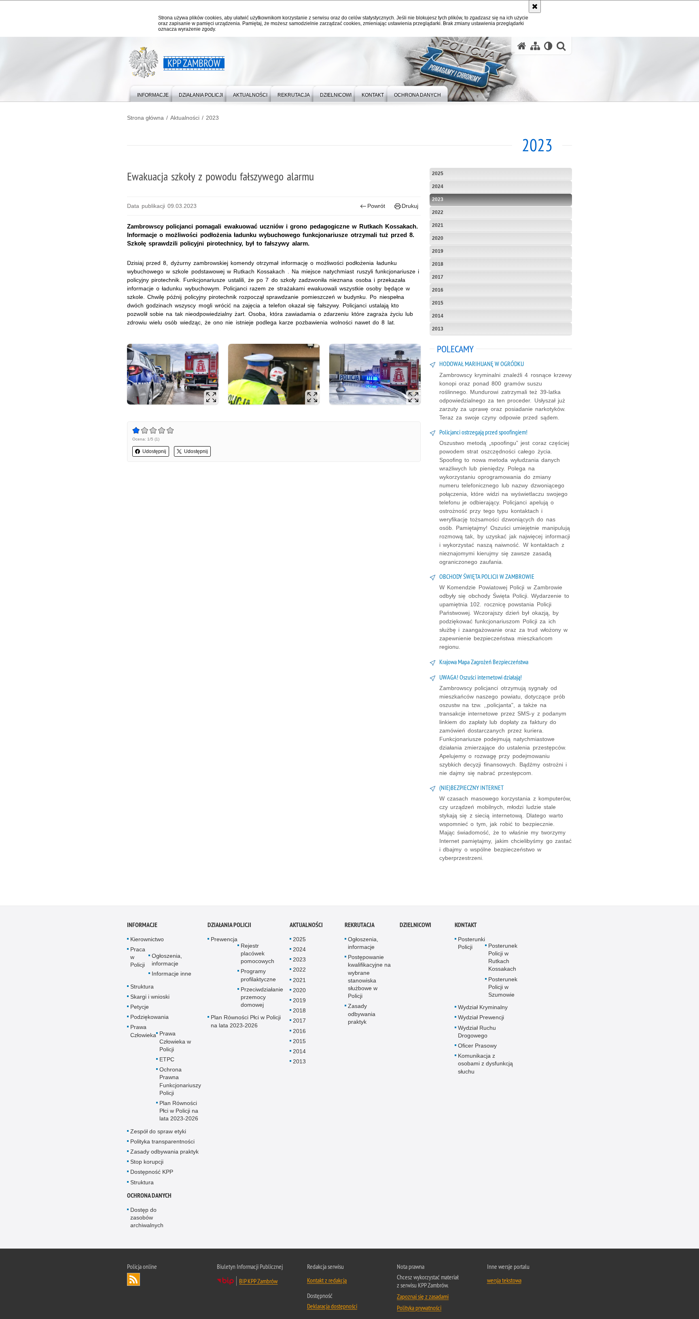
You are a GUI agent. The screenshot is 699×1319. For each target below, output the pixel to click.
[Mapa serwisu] (535, 46)
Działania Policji (229, 925)
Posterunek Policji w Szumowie (502, 987)
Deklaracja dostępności (332, 1306)
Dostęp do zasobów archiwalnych (146, 1218)
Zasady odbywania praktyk (164, 1152)
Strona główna (145, 117)
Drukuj (410, 206)
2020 (437, 238)
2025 (437, 173)
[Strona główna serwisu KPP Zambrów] (521, 46)
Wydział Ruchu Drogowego (477, 1032)
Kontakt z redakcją (327, 1281)
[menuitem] (153, 93)
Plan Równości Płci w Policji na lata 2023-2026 (178, 1111)
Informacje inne (171, 974)
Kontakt (466, 925)
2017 (437, 277)
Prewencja (224, 939)
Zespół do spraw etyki (158, 1131)
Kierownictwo (147, 939)
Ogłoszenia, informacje (167, 960)
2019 (437, 251)
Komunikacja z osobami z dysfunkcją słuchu (485, 1064)
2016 (437, 290)
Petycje (139, 1007)
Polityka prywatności (419, 1308)
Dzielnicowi (415, 925)
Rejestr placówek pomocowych (257, 954)
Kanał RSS (133, 1279)
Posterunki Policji (471, 943)
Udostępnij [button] (154, 451)
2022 (437, 212)
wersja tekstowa (504, 1281)
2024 (437, 186)
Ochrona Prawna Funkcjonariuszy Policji (180, 1082)
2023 (212, 117)
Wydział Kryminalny (483, 1007)
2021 (437, 225)
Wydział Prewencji (481, 1017)
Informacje (142, 925)
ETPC (166, 1059)
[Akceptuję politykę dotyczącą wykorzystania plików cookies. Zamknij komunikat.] (535, 6)
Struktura (142, 986)
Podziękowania (149, 1017)
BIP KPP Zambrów (258, 1281)
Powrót (376, 206)
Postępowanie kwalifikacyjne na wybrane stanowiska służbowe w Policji (369, 976)
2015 (437, 303)
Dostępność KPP (151, 1172)
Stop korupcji (146, 1162)
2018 (437, 264)
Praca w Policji (137, 957)
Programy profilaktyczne (258, 975)
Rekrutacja (360, 925)
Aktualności (184, 117)
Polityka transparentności (162, 1142)
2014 (437, 316)
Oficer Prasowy (477, 1046)
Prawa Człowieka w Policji (175, 1041)
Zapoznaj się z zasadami (423, 1297)
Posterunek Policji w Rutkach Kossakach (502, 958)
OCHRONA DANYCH (149, 1196)
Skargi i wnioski (149, 997)
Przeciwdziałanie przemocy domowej (262, 997)
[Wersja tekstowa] (548, 46)
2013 (437, 329)
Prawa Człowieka (143, 1031)
